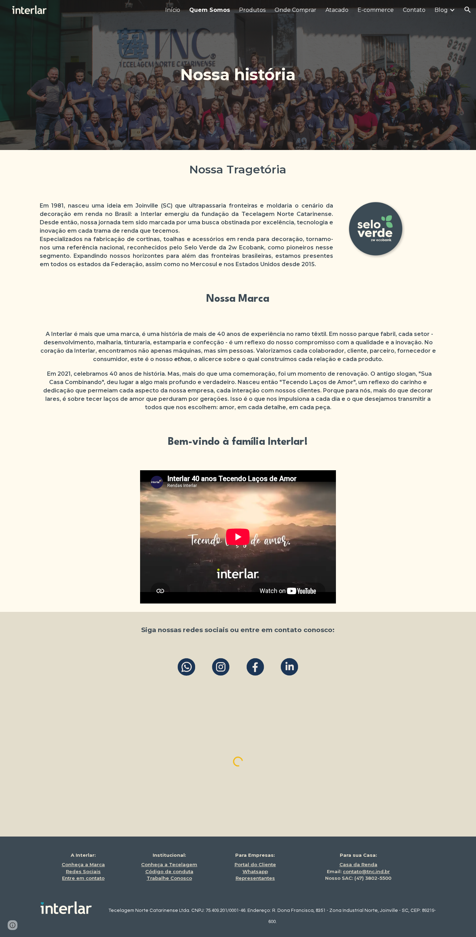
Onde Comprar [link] (295, 10)
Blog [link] (441, 10)
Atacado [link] (336, 10)
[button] (467, 9)
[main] (238, 75)
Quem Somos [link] (209, 10)
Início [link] (172, 10)
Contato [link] (414, 10)
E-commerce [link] (376, 10)
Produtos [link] (252, 10)
